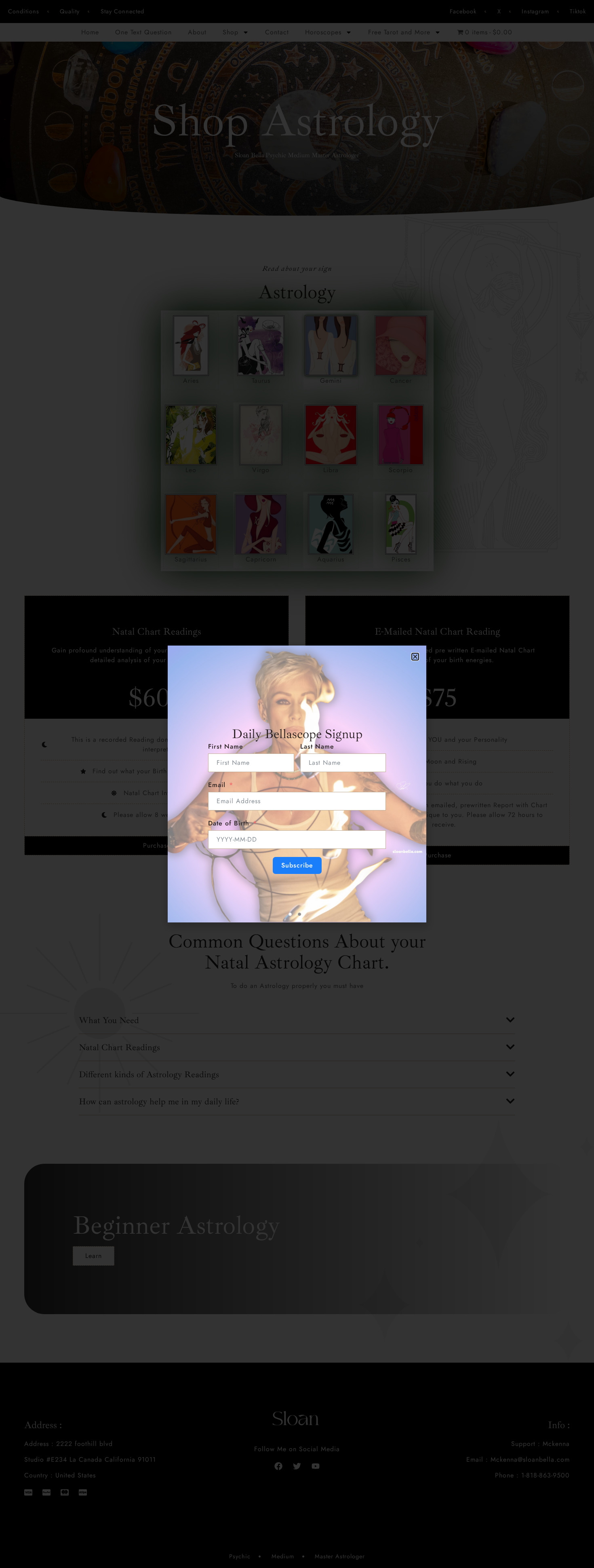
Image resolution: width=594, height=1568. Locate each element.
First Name (225, 746)
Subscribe (297, 865)
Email (216, 784)
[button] (415, 657)
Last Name (317, 746)
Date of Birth (228, 823)
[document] (297, 784)
